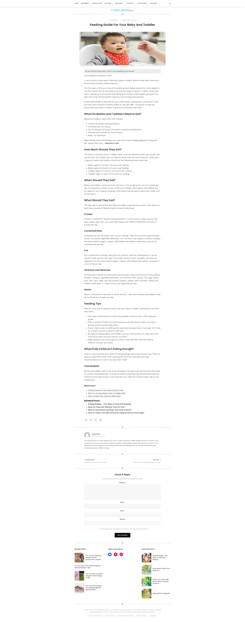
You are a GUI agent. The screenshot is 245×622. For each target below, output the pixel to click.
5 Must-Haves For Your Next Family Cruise (105, 390)
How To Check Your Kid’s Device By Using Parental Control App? (116, 413)
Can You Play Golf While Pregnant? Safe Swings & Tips (94, 576)
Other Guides (142, 3)
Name (122, 502)
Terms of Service (110, 616)
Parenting (134, 20)
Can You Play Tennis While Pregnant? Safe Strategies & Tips (88, 567)
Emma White (96, 434)
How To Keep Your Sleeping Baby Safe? (104, 396)
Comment (122, 483)
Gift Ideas (107, 3)
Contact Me (152, 616)
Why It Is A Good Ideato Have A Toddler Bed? (107, 393)
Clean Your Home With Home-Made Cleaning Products (161, 581)
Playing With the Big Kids (161, 593)
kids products (140, 140)
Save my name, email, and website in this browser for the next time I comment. (124, 529)
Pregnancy (119, 3)
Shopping (130, 3)
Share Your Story (142, 616)
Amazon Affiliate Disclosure (126, 616)
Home (76, 3)
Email (122, 511)
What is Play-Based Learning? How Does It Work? (109, 410)
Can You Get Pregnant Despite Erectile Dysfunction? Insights (94, 557)
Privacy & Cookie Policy (96, 616)
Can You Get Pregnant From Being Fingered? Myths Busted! (94, 588)
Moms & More (97, 3)
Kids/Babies (85, 3)
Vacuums (153, 3)
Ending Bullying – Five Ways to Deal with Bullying (109, 404)
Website (122, 519)
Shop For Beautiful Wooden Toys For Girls (106, 407)
